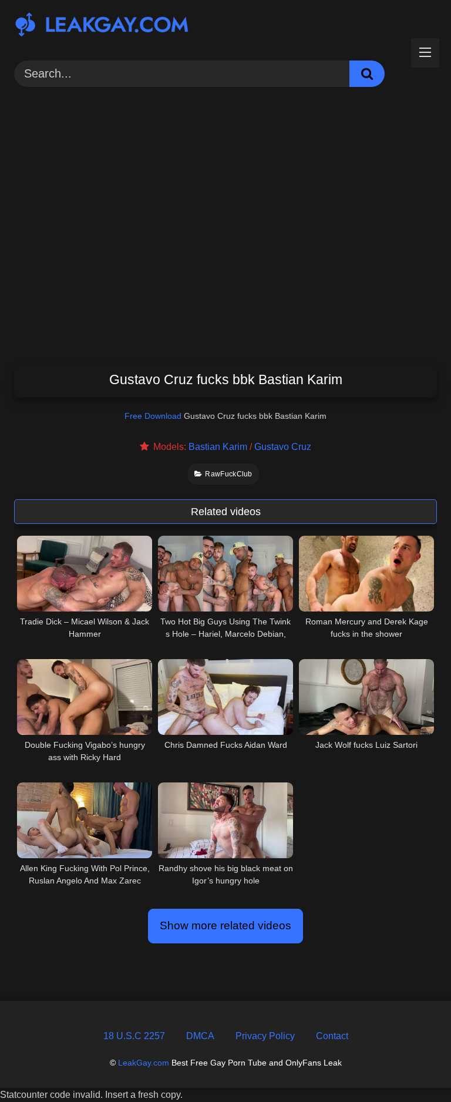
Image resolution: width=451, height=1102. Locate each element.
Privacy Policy (265, 1036)
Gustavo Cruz (282, 447)
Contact (332, 1036)
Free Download (152, 416)
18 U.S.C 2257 (134, 1036)
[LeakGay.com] (225, 26)
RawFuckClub (228, 474)
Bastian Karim (218, 447)
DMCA (200, 1036)
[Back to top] (414, 1066)
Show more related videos (225, 925)
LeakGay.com (143, 1062)
